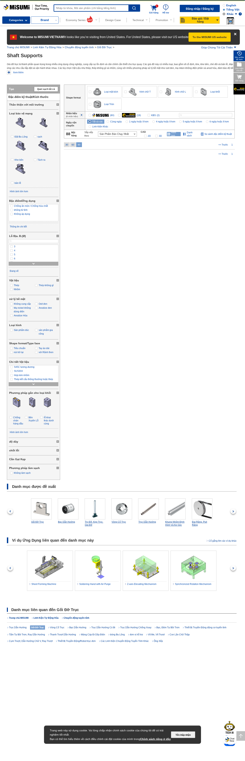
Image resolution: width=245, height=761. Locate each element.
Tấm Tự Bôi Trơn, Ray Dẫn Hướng (27, 634)
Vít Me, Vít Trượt (156, 634)
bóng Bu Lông (117, 634)
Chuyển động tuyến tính (79, 47)
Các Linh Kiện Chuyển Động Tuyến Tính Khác (125, 641)
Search (134, 8)
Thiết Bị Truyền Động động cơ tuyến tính (205, 627)
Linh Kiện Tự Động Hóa (47, 47)
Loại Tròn (109, 104)
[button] (230, 21)
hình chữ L (180, 91)
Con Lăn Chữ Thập (180, 634)
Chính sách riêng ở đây (155, 739)
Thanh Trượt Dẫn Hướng (63, 634)
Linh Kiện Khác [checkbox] (100, 126)
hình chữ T (145, 91)
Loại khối (215, 91)
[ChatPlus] (230, 740)
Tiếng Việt (232, 9)
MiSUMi (7, 6)
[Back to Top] (240, 736)
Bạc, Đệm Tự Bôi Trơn (168, 627)
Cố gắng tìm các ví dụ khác (223, 541)
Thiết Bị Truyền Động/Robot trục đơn (77, 641)
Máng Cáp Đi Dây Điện (93, 634)
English (231, 5)
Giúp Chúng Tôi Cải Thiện (217, 47)
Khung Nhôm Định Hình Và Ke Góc (175, 523)
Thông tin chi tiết (18, 226)
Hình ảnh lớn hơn (19, 191)
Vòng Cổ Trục (119, 522)
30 (66, 144)
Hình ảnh (173, 134)
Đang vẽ (14, 271)
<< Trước (223, 144)
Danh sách (190, 134)
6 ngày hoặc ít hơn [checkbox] (219, 121)
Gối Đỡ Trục (104, 47)
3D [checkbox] (160, 136)
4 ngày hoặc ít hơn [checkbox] (165, 121)
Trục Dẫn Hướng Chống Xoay (135, 627)
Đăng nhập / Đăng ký (200, 8)
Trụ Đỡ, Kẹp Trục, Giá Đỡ (94, 523)
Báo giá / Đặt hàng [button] (200, 20)
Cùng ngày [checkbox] (116, 121)
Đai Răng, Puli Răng (199, 523)
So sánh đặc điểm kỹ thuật (218, 134)
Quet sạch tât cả (46, 89)
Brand (45, 20)
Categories (16, 20)
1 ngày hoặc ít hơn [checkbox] (139, 121)
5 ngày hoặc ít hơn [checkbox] (192, 121)
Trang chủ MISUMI (18, 47)
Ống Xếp (158, 641)
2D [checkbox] (149, 136)
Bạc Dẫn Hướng (66, 522)
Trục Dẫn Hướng (147, 522)
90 (79, 144)
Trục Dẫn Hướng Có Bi (103, 627)
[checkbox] (33, 206)
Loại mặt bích (111, 91)
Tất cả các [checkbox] (97, 121)
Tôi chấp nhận (183, 735)
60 (73, 144)
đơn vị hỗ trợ (136, 634)
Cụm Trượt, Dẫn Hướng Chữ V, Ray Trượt (31, 641)
